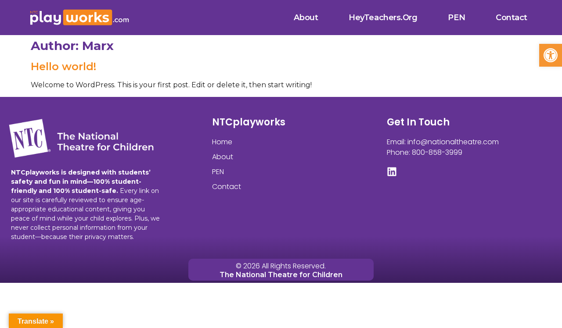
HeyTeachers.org (383, 17)
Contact (511, 17)
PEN (456, 17)
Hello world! (63, 66)
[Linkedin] (392, 172)
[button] (550, 55)
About (306, 17)
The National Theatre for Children (281, 275)
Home (222, 142)
